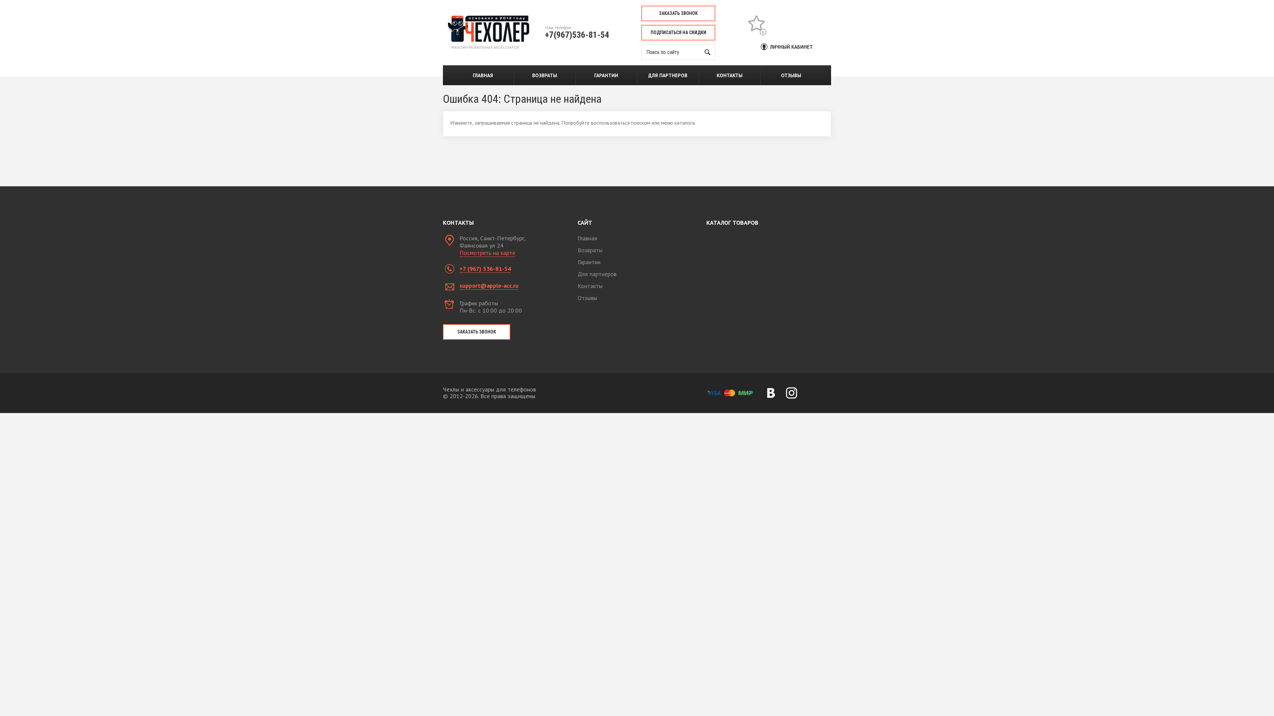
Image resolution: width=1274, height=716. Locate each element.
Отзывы (791, 75)
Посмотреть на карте (487, 253)
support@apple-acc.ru (489, 285)
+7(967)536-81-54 (577, 35)
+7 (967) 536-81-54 (485, 268)
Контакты (730, 75)
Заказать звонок (678, 13)
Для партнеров (667, 75)
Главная (483, 75)
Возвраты (544, 75)
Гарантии (606, 75)
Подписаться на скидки (678, 32)
